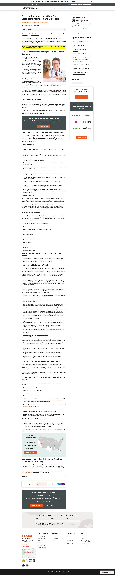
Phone (66, 518)
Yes (40, 484)
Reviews (68, 536)
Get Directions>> (25, 546)
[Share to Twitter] (57, 484)
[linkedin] (27, 536)
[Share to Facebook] (60, 484)
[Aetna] (76, 115)
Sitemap (83, 538)
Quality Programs (45, 22)
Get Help (53, 8)
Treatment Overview (61, 8)
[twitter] (25, 536)
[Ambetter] (76, 122)
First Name (37, 518)
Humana (48, 498)
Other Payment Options (57, 538)
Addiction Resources (86, 8)
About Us (77, 8)
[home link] (22, 12)
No (45, 484)
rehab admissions (27, 472)
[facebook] (22, 536)
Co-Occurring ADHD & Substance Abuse (82, 61)
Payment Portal (69, 543)
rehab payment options (34, 424)
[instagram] (29, 536)
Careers (68, 542)
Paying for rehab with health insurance (55, 422)
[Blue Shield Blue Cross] (87, 122)
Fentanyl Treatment (42, 545)
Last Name (52, 518)
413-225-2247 (38, 4)
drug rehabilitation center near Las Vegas (32, 429)
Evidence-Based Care (27, 22)
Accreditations (69, 535)
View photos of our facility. (44, 501)
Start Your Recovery (50, 505)
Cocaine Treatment (42, 549)
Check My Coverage (81, 137)
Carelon (52, 498)
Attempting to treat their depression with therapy (47, 289)
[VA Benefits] (87, 128)
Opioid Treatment (42, 543)
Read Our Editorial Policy (81, 28)
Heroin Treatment (42, 547)
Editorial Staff (30, 25)
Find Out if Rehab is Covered (28, 4)
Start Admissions (56, 535)
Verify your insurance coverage (28, 431)
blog (31, 536)
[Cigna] (87, 115)
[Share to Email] (63, 484)
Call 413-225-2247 (44, 126)
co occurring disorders (27, 11)
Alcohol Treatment (42, 542)
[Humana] (76, 128)
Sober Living (40, 540)
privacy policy (59, 523)
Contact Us (54, 540)
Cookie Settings (84, 545)
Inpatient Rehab (41, 536)
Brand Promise (69, 540)
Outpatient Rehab (42, 538)
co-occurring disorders (57, 400)
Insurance (71, 8)
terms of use (53, 523)
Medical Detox (36, 22)
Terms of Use (84, 536)
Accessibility (83, 543)
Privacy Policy (84, 535)
